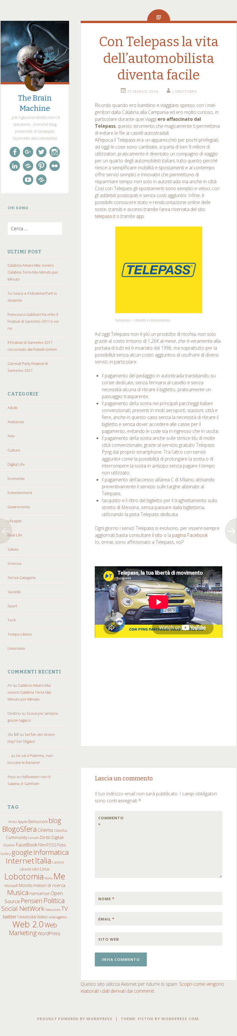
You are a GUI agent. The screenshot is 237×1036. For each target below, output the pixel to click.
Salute (13, 549)
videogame (58, 917)
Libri (35, 869)
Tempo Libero (20, 634)
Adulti (12, 407)
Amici (12, 821)
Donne (9, 845)
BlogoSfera (19, 829)
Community (16, 837)
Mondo (25, 885)
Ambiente (16, 421)
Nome (106, 898)
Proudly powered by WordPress (74, 1018)
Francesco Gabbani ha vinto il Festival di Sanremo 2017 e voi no (33, 321)
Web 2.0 (28, 924)
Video (42, 917)
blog (55, 820)
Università (27, 917)
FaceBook (26, 844)
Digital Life (16, 464)
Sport (12, 605)
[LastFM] (28, 166)
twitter (10, 916)
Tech (12, 620)
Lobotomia (24, 876)
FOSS (51, 845)
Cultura (14, 450)
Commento (110, 821)
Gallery (6, 853)
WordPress (49, 933)
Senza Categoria (22, 577)
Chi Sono (18, 207)
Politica (54, 900)
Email (106, 919)
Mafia (49, 878)
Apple (22, 821)
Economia (16, 478)
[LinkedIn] (15, 166)
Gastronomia (19, 506)
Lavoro (58, 862)
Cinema (45, 830)
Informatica (51, 852)
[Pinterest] (41, 166)
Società (14, 591)
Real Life (15, 535)
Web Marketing (33, 929)
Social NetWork (23, 908)
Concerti (33, 838)
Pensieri (31, 900)
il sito (157, 535)
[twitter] (41, 152)
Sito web (108, 939)
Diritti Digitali (52, 837)
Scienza (14, 563)
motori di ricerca (49, 885)
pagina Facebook (190, 535)
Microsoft (11, 885)
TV (64, 909)
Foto (61, 845)
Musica (18, 892)
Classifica (60, 830)
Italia (43, 860)
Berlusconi (38, 821)
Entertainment (20, 492)
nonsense (39, 893)
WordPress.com (180, 1018)
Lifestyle (15, 520)
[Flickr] (54, 166)
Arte (11, 436)
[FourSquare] (41, 180)
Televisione (52, 909)
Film (42, 845)
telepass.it (105, 216)
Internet (20, 860)
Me (59, 876)
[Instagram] (54, 152)
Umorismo (16, 648)
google (22, 852)
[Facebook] (15, 152)
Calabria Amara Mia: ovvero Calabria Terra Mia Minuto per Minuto (33, 272)
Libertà (25, 869)
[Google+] (28, 152)
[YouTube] (28, 180)
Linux (45, 869)
